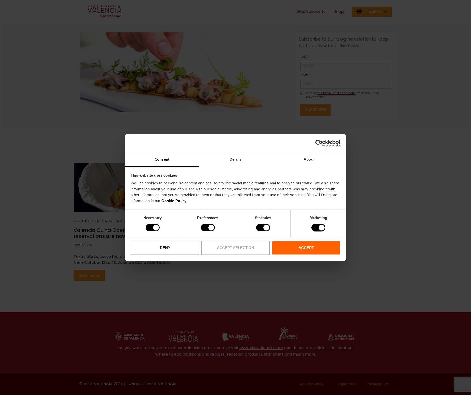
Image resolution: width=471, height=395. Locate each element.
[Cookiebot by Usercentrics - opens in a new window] (319, 143)
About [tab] (309, 159)
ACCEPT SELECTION (235, 248)
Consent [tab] (162, 159)
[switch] (208, 227)
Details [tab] (236, 159)
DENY (165, 248)
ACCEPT (306, 248)
